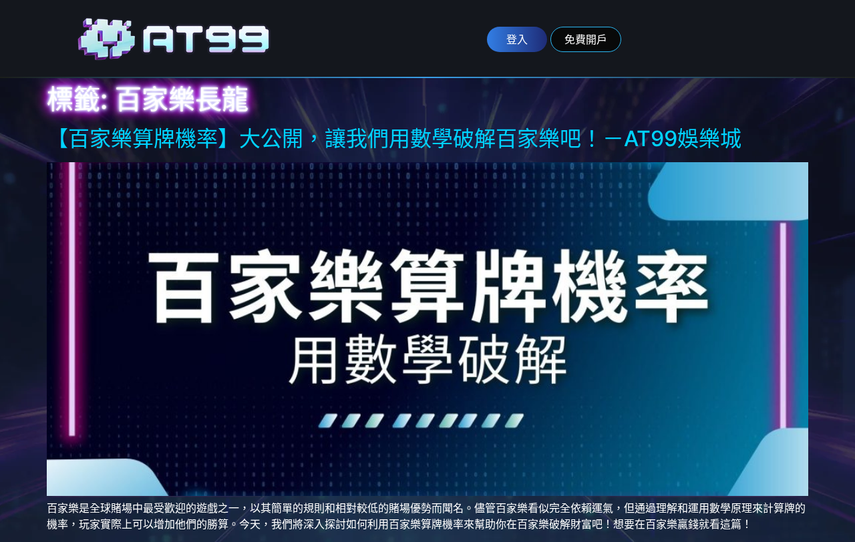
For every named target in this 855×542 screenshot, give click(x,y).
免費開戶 (585, 39)
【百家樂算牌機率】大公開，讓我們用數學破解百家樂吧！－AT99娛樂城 (394, 138)
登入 (517, 39)
